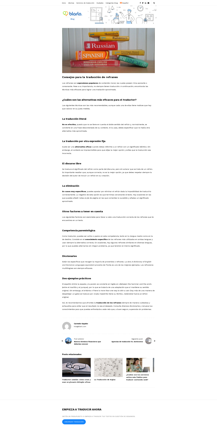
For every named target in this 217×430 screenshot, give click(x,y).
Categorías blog (112, 3)
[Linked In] (145, 3)
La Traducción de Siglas (104, 379)
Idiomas (71, 3)
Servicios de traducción (85, 3)
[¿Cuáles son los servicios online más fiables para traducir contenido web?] (140, 365)
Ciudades (100, 3)
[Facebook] (140, 3)
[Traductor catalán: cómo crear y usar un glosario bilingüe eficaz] (76, 367)
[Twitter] (143, 3)
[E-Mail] (148, 3)
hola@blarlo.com (80, 326)
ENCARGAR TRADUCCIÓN (74, 422)
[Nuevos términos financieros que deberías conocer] (68, 340)
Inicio (64, 3)
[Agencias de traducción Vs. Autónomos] (148, 340)
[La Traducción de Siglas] (108, 367)
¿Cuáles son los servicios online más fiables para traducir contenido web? (137, 377)
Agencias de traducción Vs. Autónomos (127, 341)
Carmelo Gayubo (81, 324)
